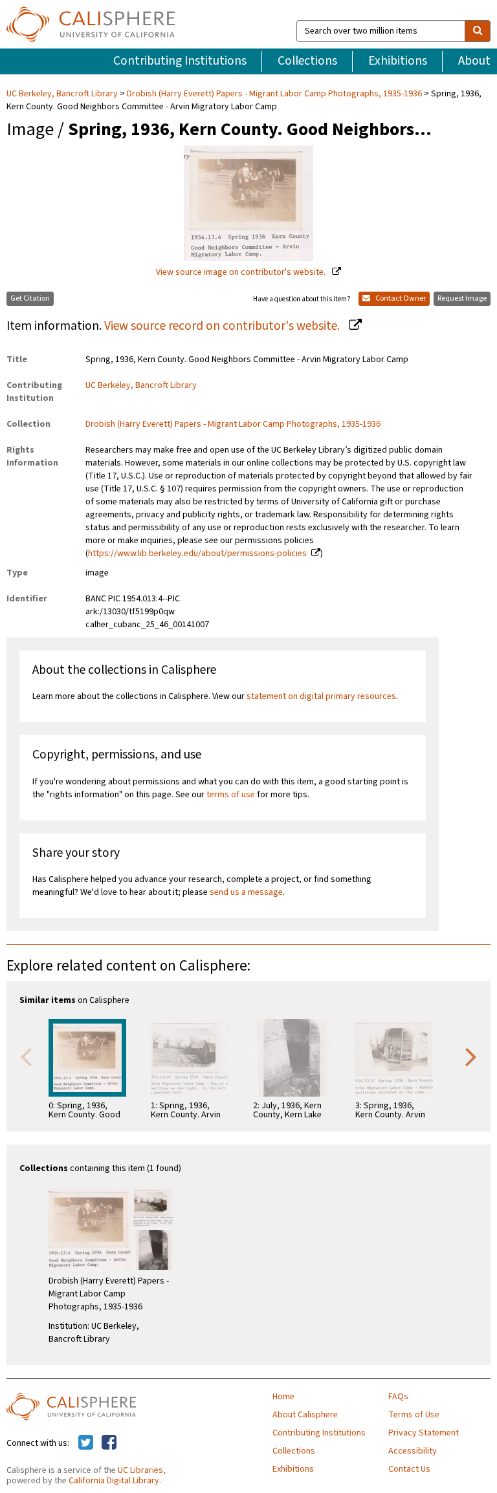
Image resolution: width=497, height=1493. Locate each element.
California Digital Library (114, 1480)
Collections (307, 61)
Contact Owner (400, 298)
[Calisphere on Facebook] (109, 1443)
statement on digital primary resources (321, 696)
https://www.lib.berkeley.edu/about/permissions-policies (197, 553)
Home (283, 1396)
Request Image (462, 298)
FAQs (398, 1396)
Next (471, 1056)
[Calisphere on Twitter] (85, 1443)
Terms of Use (413, 1414)
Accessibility (412, 1450)
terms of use (230, 794)
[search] (478, 31)
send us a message (246, 892)
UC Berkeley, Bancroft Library (63, 93)
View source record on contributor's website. (223, 326)
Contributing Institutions (180, 61)
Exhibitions (397, 61)
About (474, 61)
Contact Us (409, 1469)
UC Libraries (140, 1470)
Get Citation (30, 298)
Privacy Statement (423, 1432)
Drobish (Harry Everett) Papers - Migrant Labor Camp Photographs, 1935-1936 (274, 93)
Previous (25, 1056)
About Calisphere (305, 1414)
